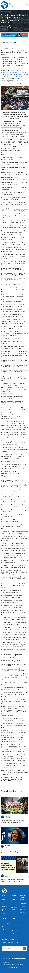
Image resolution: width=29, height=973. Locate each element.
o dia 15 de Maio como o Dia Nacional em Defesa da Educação (13, 127)
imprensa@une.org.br (16, 927)
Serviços (4, 913)
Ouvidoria (13, 933)
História (13, 899)
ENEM (3, 932)
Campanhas (23, 903)
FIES (3, 926)
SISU (3, 934)
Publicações (14, 904)
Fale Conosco (14, 930)
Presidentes (13, 902)
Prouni (3, 929)
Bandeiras (4, 902)
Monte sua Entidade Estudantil (22, 908)
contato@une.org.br (16, 924)
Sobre (3, 899)
